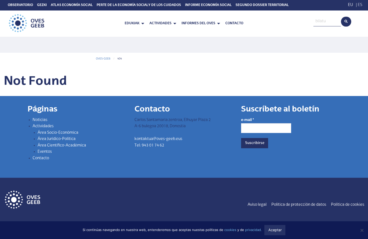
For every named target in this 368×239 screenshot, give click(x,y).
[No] (361, 230)
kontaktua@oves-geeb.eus (158, 139)
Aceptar (275, 230)
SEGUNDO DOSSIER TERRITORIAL (262, 5)
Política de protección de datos (298, 205)
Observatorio (20, 5)
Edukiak (132, 23)
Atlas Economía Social (72, 5)
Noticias (40, 120)
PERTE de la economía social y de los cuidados (139, 5)
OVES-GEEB (103, 59)
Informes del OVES (198, 23)
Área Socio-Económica (58, 133)
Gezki (42, 5)
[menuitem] (133, 23)
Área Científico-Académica (62, 146)
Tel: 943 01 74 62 (149, 146)
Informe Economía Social (208, 5)
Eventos (45, 152)
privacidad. (253, 230)
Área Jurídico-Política (57, 139)
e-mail (247, 120)
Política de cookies (347, 205)
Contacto (234, 23)
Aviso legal (257, 205)
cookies (230, 230)
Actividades (160, 23)
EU (350, 5)
